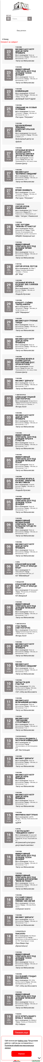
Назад (5, 39)
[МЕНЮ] (8, 19)
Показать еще (21, 1032)
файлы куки (22, 1041)
